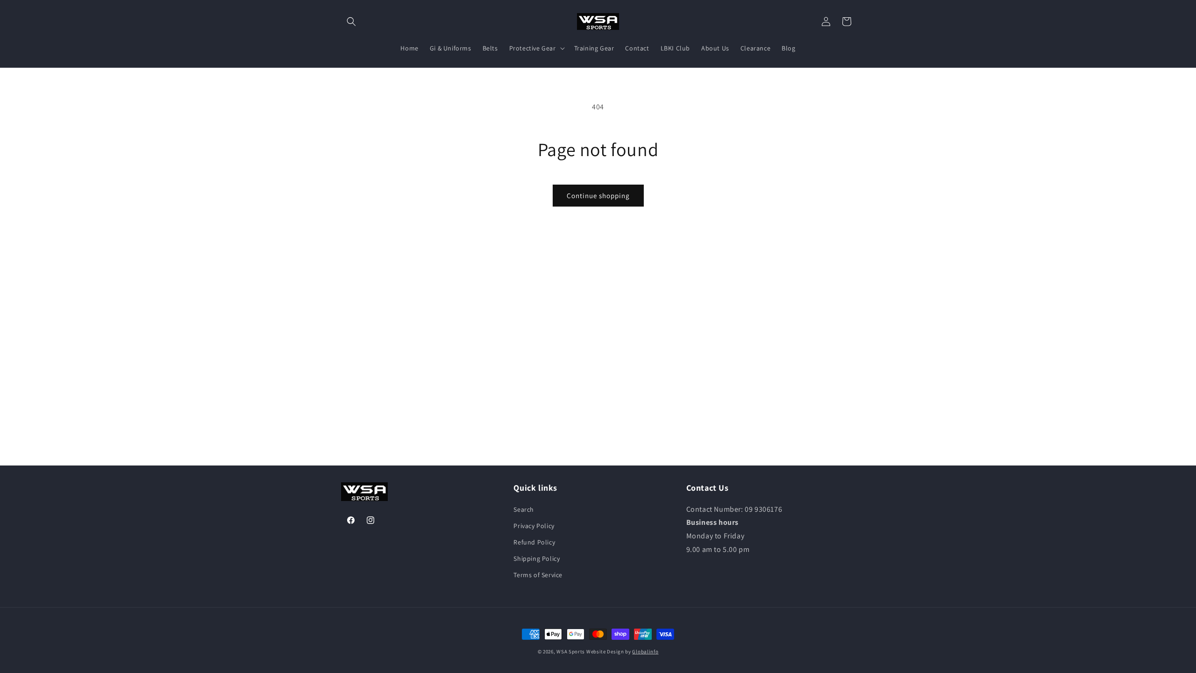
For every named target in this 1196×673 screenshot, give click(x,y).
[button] (351, 21)
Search (523, 509)
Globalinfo (645, 651)
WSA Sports (570, 651)
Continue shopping (598, 195)
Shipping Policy (536, 558)
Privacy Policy (533, 526)
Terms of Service (537, 575)
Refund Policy (534, 542)
